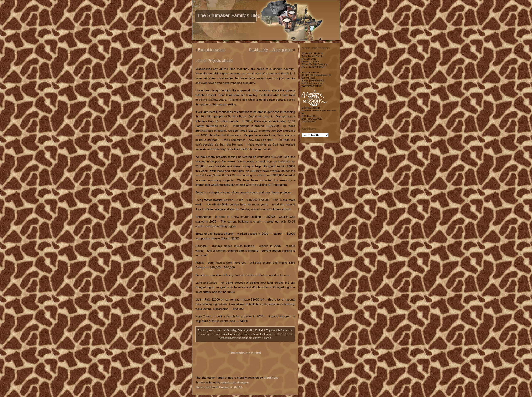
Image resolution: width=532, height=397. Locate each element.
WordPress (271, 377)
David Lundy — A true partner (270, 50)
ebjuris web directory (235, 382)
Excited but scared (211, 50)
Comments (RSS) (230, 387)
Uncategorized (206, 334)
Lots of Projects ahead (214, 60)
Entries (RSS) (204, 387)
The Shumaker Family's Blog (228, 15)
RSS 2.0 (281, 334)
